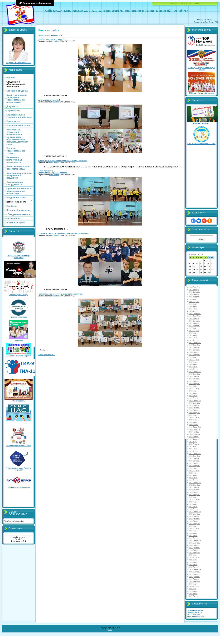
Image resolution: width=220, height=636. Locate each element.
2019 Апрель (194, 388)
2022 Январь (194, 463)
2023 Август (193, 509)
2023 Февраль (194, 495)
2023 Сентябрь (195, 511)
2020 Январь (194, 410)
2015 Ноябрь (194, 289)
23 (209, 269)
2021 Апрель (194, 444)
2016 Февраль (194, 297)
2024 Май (192, 531)
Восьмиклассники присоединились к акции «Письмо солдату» (63, 233)
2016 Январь (194, 294)
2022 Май (192, 473)
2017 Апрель (194, 331)
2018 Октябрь (194, 374)
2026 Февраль (194, 581)
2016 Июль (193, 309)
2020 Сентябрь (195, 427)
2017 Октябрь (194, 345)
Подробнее (18, 340)
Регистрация (186, 4)
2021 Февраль (194, 439)
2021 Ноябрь (194, 458)
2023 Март (193, 497)
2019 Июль (193, 396)
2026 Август (193, 596)
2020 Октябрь (194, 429)
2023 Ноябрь (194, 516)
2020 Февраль (194, 413)
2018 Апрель (194, 359)
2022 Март (193, 468)
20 (197, 269)
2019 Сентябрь (195, 400)
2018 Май (192, 362)
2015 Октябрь (194, 287)
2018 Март (193, 357)
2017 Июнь (193, 335)
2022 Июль (193, 478)
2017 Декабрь (194, 350)
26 (194, 272)
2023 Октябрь (194, 514)
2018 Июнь (193, 364)
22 (205, 269)
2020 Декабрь (194, 434)
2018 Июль (193, 367)
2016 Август (193, 311)
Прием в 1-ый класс (201, 123)
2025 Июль (193, 565)
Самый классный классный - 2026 (201, 144)
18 (190, 269)
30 (209, 272)
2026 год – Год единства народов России (201, 68)
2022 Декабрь (194, 490)
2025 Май (192, 560)
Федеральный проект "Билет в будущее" (18, 469)
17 (212, 266)
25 (190, 272)
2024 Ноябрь (194, 545)
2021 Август (193, 451)
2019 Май (192, 391)
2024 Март (193, 526)
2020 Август (193, 425)
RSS (216, 22)
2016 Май (192, 304)
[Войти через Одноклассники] (209, 220)
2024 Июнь (193, 533)
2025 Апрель (194, 557)
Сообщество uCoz (194, 612)
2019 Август (193, 398)
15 (205, 266)
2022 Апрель (194, 470)
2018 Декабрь (194, 379)
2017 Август (193, 340)
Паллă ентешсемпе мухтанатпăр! (51, 39)
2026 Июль (193, 594)
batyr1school (54, 41)
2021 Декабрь (194, 461)
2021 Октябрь (194, 456)
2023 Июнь (193, 504)
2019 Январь (194, 381)
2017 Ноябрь (194, 347)
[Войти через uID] (193, 220)
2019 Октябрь (194, 403)
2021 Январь (194, 437)
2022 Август (193, 480)
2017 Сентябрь (195, 343)
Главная (173, 4)
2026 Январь (194, 579)
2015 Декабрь (194, 292)
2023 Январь (194, 492)
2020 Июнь (193, 422)
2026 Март (193, 584)
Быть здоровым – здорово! (49, 100)
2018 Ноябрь (194, 376)
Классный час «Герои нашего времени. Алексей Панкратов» (62, 160)
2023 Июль (193, 507)
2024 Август (193, 538)
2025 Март (193, 555)
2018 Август (193, 369)
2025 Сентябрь (195, 569)
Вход (197, 4)
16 (209, 266)
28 (201, 272)
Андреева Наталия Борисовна (18, 63)
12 (194, 266)
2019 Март (193, 386)
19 (194, 269)
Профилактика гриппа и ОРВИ (18, 446)
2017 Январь (194, 323)
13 (197, 266)
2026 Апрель (194, 586)
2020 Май (192, 420)
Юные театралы (18, 401)
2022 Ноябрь (194, 487)
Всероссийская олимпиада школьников (19, 257)
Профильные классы (18, 317)
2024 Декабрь (194, 548)
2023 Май (192, 502)
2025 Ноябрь (194, 574)
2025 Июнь (193, 562)
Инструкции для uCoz (196, 616)
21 (201, 269)
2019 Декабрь (194, 408)
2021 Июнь (193, 449)
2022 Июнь (193, 475)
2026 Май (192, 589)
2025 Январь (194, 550)
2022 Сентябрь (195, 483)
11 (190, 266)
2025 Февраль (194, 552)
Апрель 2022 (196, 255)
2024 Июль (193, 536)
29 (205, 272)
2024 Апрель (194, 528)
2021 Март (193, 441)
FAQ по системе (193, 614)
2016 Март (193, 299)
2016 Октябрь (194, 316)
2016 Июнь (193, 306)
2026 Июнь (193, 591)
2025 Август (193, 567)
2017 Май (192, 333)
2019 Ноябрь (194, 405)
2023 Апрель (194, 499)
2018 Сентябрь (195, 372)
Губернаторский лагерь (18, 295)
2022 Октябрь (194, 485)
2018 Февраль (194, 355)
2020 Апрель (194, 417)
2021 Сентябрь (195, 454)
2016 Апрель (194, 302)
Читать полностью (46, 171)
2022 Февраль (194, 466)
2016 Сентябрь (195, 314)
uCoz (110, 630)
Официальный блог (195, 610)
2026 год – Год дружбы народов (201, 93)
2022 (48, 35)
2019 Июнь (193, 393)
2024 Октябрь (194, 543)
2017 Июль (193, 338)
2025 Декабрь (194, 577)
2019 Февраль (194, 384)
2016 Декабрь (194, 321)
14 (201, 266)
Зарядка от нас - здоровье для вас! (52, 173)
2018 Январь (194, 352)
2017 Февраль (194, 326)
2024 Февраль (194, 524)
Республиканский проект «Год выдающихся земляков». (60, 294)
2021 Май (192, 446)
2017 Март (193, 328)
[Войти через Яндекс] (204, 220)
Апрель (55, 35)
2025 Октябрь (194, 572)
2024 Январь (194, 521)
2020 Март (193, 415)
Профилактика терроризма (19, 487)
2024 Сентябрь (195, 540)
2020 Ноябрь (194, 432)
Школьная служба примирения (18, 356)
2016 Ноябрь (194, 318)
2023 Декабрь (194, 519)
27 (197, 272)
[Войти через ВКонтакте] (198, 220)
